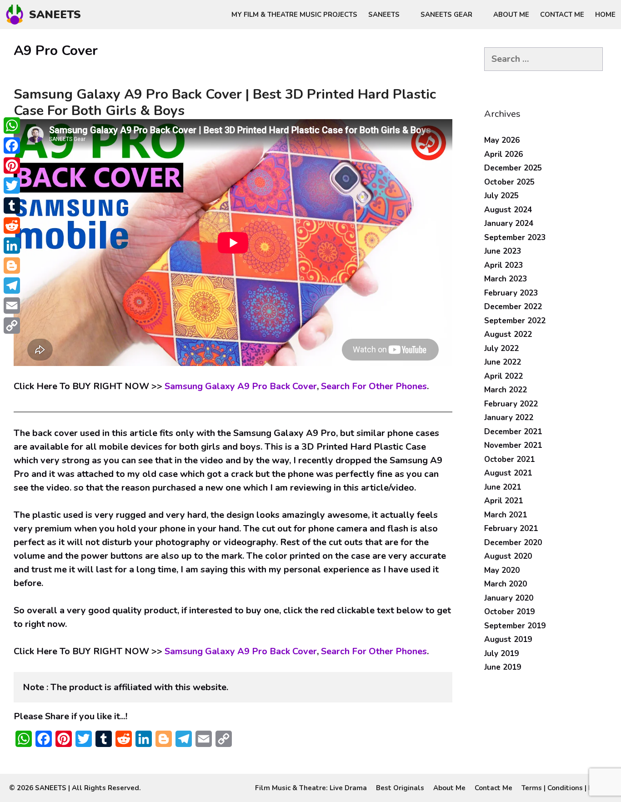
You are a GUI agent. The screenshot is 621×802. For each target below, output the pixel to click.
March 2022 (505, 390)
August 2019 (508, 639)
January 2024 (508, 223)
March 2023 (505, 279)
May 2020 (502, 570)
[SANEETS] (17, 14)
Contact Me (562, 14)
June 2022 (502, 362)
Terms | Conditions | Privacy (566, 787)
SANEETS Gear (446, 14)
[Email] (12, 306)
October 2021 (509, 459)
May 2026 (502, 140)
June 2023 (502, 251)
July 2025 (501, 195)
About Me (511, 14)
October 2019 (509, 612)
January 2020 (508, 598)
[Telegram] (12, 286)
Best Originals (400, 787)
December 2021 (513, 431)
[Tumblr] (12, 205)
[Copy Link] (12, 326)
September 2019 (515, 626)
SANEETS (55, 14)
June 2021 (502, 487)
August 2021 (508, 473)
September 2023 (515, 237)
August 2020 (508, 556)
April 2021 (503, 501)
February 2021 (511, 528)
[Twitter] (12, 185)
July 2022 (501, 348)
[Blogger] (12, 266)
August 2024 (508, 210)
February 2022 (511, 404)
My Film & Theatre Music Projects (294, 14)
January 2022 (508, 417)
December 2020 (513, 542)
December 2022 (513, 306)
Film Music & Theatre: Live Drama (311, 787)
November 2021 (513, 445)
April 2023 (503, 265)
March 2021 (505, 515)
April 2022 (503, 376)
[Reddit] (12, 226)
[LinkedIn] (12, 246)
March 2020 (505, 584)
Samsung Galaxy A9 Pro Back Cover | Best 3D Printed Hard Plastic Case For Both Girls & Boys (225, 102)
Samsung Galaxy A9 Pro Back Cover (241, 386)
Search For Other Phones (374, 386)
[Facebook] (12, 145)
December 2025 (513, 168)
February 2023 (511, 293)
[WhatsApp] (12, 125)
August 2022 (508, 334)
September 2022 (515, 321)
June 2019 (502, 667)
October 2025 (509, 182)
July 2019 (501, 653)
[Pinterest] (12, 165)
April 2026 (503, 154)
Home (605, 14)
